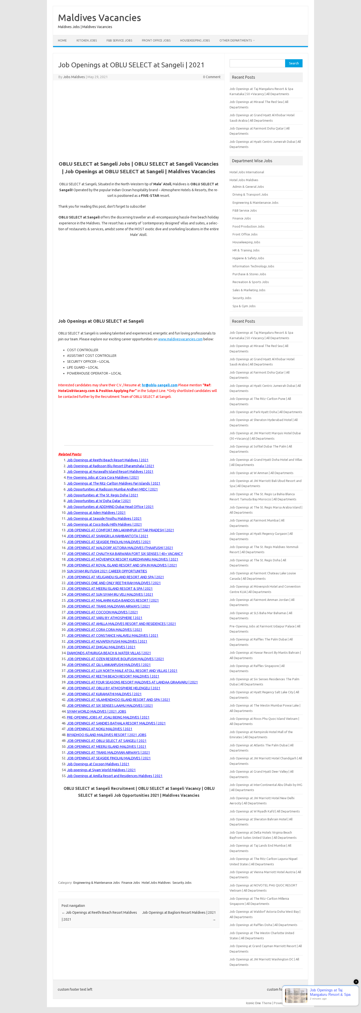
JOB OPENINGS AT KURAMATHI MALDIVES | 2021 (104, 694)
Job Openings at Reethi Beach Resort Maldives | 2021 (108, 460)
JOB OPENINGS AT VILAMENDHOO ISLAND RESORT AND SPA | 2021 (118, 700)
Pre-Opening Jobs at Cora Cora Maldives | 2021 (103, 477)
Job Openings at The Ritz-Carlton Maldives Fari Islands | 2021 (113, 483)
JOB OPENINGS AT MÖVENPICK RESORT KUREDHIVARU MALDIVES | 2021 (122, 559)
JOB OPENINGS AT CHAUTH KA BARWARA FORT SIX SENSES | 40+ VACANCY (125, 554)
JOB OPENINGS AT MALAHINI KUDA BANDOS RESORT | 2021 (113, 600)
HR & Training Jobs (246, 250)
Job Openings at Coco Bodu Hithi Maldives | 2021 (104, 524)
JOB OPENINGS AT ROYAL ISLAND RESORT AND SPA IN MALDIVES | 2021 (122, 565)
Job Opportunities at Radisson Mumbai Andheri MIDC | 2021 (112, 489)
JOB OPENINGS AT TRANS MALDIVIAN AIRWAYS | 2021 (108, 606)
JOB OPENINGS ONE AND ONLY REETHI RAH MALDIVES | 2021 (114, 583)
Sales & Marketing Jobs (249, 290)
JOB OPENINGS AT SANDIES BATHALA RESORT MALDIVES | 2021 (116, 723)
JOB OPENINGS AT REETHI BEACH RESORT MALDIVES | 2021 (113, 676)
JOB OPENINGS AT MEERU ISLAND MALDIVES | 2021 (106, 747)
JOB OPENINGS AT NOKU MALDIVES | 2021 (99, 729)
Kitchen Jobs (87, 40)
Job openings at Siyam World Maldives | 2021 (101, 770)
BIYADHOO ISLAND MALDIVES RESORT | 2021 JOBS (106, 735)
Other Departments (236, 40)
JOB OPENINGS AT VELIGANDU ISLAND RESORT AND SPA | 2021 (115, 577)
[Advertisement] (138, 119)
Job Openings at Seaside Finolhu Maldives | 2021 (104, 519)
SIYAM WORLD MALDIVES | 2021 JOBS (96, 711)
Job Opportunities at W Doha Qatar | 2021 (99, 501)
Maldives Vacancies (99, 17)
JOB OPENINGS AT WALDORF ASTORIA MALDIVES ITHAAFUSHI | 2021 (120, 548)
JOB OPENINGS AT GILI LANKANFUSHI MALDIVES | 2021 (109, 665)
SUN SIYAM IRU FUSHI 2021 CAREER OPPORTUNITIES (107, 571)
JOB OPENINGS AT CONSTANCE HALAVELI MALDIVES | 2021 (112, 635)
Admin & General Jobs (248, 186)
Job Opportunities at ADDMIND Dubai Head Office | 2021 (110, 507)
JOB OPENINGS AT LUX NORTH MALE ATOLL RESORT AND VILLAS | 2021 (122, 671)
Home (62, 40)
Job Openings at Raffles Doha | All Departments (263, 924)
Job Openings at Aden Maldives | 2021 (96, 513)
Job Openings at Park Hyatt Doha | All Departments (266, 412)
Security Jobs (182, 882)
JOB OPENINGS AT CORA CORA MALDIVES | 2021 (104, 630)
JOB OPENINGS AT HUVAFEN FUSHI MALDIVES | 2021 (107, 641)
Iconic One (253, 1003)
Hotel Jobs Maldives (156, 882)
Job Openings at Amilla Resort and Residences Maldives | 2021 (115, 776)
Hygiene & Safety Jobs (248, 258)
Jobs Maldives (74, 77)
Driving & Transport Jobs (250, 194)
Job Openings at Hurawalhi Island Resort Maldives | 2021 (110, 472)
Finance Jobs (131, 882)
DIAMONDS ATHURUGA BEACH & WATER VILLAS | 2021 (109, 653)
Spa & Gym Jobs (244, 306)
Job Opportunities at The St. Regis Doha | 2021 (102, 495)
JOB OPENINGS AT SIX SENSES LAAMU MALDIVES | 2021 (110, 706)
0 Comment (212, 77)
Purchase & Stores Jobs (249, 274)
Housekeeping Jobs (195, 40)
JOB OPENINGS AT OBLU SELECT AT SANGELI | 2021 (107, 741)
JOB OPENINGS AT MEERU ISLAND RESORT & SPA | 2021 (110, 589)
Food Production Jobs (248, 226)
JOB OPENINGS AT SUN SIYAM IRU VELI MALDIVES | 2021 (110, 594)
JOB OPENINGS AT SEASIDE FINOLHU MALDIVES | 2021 (109, 542)
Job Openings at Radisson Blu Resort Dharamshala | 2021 (110, 466)
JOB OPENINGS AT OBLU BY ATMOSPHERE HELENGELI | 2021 (113, 688)
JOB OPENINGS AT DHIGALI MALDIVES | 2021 (101, 647)
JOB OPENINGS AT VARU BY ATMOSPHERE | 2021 (104, 618)
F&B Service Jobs (119, 40)
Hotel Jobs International (247, 172)
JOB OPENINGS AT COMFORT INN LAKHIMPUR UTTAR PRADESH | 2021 (120, 530)
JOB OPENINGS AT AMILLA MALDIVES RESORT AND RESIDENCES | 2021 (121, 624)
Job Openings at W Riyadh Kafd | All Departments (265, 811)
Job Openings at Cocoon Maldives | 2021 (98, 764)
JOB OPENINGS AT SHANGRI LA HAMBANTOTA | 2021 (107, 536)
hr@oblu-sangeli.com (160, 385)
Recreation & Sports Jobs (251, 282)
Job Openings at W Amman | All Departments (261, 473)
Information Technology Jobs (253, 266)
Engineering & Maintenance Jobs (96, 882)
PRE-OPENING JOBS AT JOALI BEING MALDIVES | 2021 (108, 717)
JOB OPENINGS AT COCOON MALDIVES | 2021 (102, 612)
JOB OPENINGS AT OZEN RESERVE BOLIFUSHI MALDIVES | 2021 (115, 659)
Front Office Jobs (156, 40)
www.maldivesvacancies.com (180, 339)
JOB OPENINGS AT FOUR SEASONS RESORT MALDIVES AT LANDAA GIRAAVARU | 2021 (132, 682)
